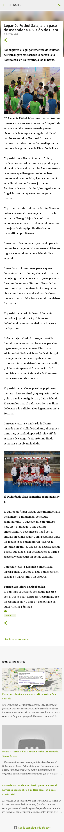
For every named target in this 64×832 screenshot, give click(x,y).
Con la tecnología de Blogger (33, 827)
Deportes (10, 616)
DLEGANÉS (15, 5)
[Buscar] (60, 5)
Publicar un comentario (18, 639)
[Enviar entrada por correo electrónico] (5, 612)
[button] (5, 40)
